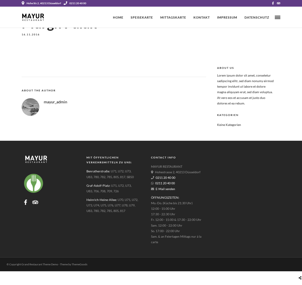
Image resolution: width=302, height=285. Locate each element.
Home (118, 17)
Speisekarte (142, 17)
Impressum (227, 17)
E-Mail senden (165, 189)
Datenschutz (257, 17)
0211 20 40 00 (77, 3)
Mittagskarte (173, 17)
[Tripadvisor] (278, 3)
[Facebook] (25, 202)
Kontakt (201, 17)
